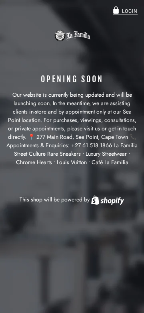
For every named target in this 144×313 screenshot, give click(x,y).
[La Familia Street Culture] (72, 36)
